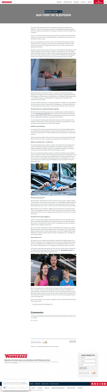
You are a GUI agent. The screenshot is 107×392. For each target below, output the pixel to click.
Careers (37, 383)
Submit (72, 341)
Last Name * (83, 361)
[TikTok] (105, 384)
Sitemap (33, 387)
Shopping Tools (68, 2)
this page (35, 317)
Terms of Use (80, 387)
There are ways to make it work (43, 113)
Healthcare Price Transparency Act (58, 387)
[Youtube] (97, 384)
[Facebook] (92, 384)
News (31, 383)
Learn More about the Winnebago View (43, 304)
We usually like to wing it (66, 250)
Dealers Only (54, 383)
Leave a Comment (34, 320)
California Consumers (71, 387)
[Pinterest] (102, 384)
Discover (76, 2)
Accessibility (40, 387)
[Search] (105, 2)
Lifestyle (83, 2)
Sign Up (83, 368)
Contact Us (47, 387)
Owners (90, 2)
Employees (45, 383)
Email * (82, 364)
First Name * (83, 357)
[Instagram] (100, 384)
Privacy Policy (16, 362)
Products (59, 2)
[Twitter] (95, 384)
